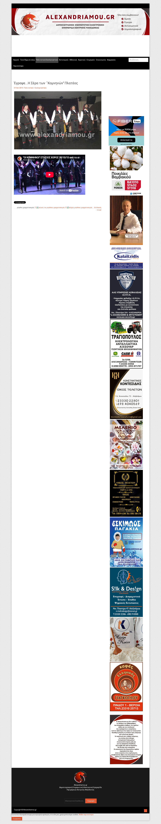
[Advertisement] (58, 237)
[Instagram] (144, 6)
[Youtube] (147, 6)
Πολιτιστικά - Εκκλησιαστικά (35, 88)
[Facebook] (143, 6)
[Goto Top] (145, 810)
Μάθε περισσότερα (86, 815)
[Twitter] (146, 6)
